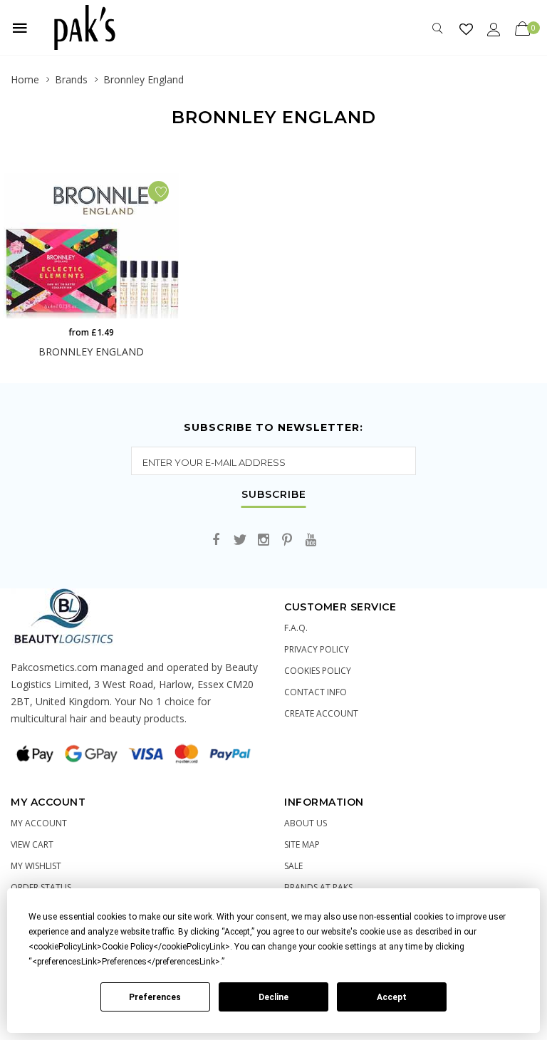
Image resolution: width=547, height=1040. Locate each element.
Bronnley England (143, 79)
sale (293, 866)
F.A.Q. (296, 628)
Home (25, 79)
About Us (305, 823)
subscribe (273, 495)
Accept (392, 997)
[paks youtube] (310, 540)
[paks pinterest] (287, 540)
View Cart (32, 844)
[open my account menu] (494, 29)
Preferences (155, 997)
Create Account (321, 713)
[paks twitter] (240, 540)
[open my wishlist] (466, 29)
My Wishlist (36, 866)
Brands (71, 79)
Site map (302, 844)
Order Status (41, 887)
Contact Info (315, 692)
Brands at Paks (318, 887)
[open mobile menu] (20, 27)
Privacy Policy (316, 649)
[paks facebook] (216, 540)
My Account (39, 823)
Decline (273, 997)
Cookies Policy (317, 671)
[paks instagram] (263, 540)
